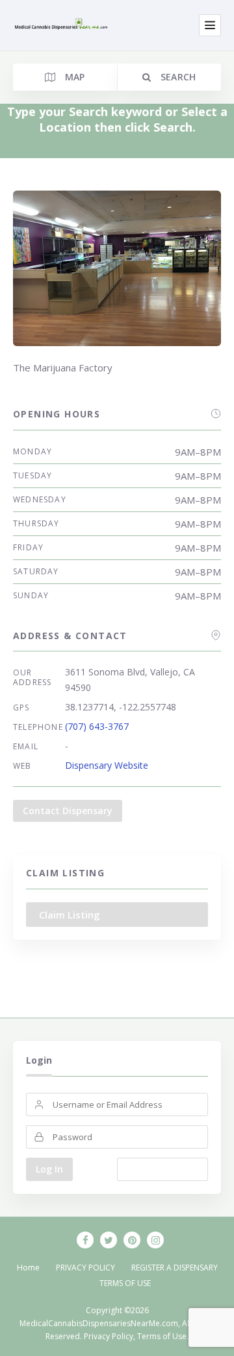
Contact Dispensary (67, 810)
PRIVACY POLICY (85, 1267)
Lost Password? (163, 1169)
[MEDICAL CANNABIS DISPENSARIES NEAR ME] (61, 25)
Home (28, 1267)
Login (39, 1060)
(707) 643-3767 (97, 726)
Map (73, 77)
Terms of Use (162, 1336)
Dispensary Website (106, 765)
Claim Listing (69, 914)
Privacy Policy (108, 1336)
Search (176, 77)
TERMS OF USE (125, 1283)
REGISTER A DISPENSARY (174, 1267)
